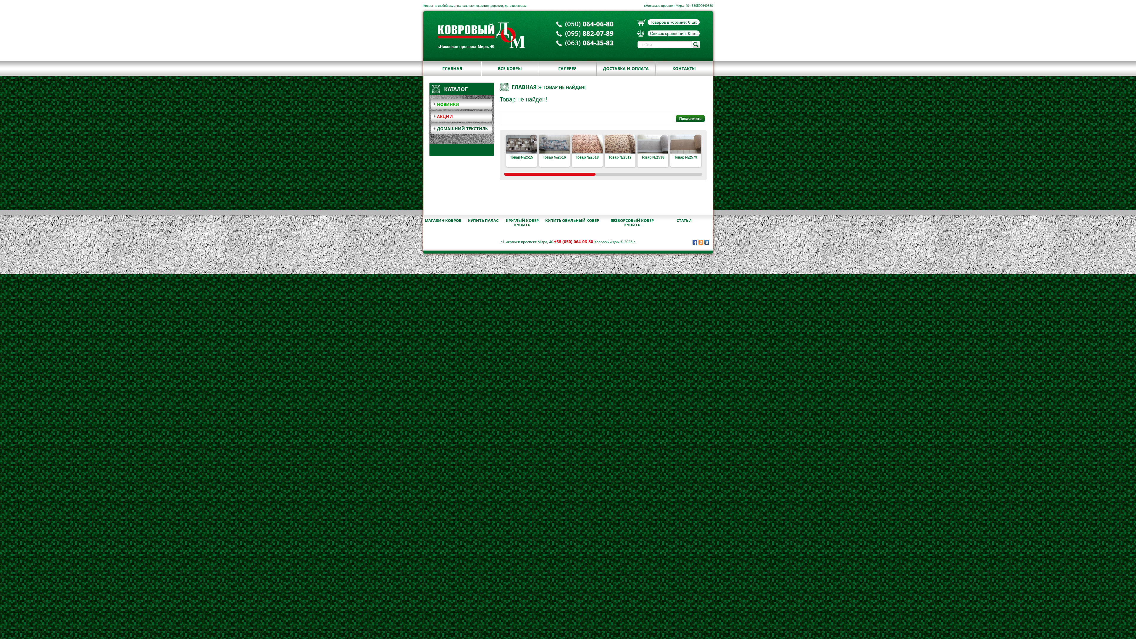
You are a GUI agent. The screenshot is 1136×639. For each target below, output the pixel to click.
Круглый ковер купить (522, 222)
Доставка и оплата (626, 68)
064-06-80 (589, 23)
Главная (452, 68)
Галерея (567, 68)
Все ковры (510, 68)
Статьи (684, 220)
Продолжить (690, 119)
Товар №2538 (652, 157)
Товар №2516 (554, 157)
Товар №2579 (685, 157)
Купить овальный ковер (572, 220)
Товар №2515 (521, 157)
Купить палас (483, 220)
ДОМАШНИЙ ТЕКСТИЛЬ (462, 128)
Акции (445, 116)
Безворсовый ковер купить (632, 222)
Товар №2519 (620, 157)
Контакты (684, 68)
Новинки (448, 104)
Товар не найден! (564, 87)
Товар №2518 (587, 157)
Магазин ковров (443, 220)
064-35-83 (589, 42)
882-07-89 (589, 33)
